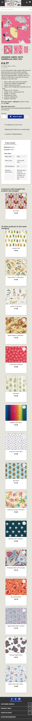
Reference (7, 147)
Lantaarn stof (16, 248)
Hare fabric (16, 211)
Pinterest (15, 699)
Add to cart (16, 117)
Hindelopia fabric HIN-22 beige (16, 568)
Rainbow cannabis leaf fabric (16, 509)
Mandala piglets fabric (16, 655)
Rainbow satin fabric (16, 422)
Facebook (11, 699)
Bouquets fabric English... (16, 539)
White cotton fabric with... (16, 684)
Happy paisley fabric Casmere (16, 626)
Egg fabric (16, 393)
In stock (6, 149)
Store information (8, 717)
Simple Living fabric (16, 306)
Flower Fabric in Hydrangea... (16, 277)
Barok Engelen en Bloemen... (16, 335)
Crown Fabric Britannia (16, 364)
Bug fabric (16, 480)
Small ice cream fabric (16, 451)
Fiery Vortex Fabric (16, 597)
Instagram (19, 699)
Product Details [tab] (10, 143)
